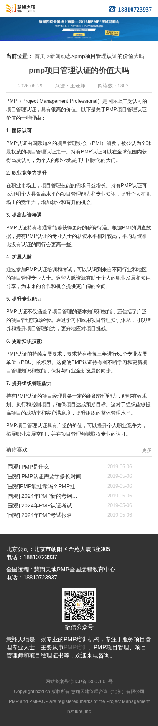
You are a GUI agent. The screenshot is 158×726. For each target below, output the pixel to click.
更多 (147, 450)
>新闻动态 (59, 56)
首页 (40, 56)
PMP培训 (76, 647)
